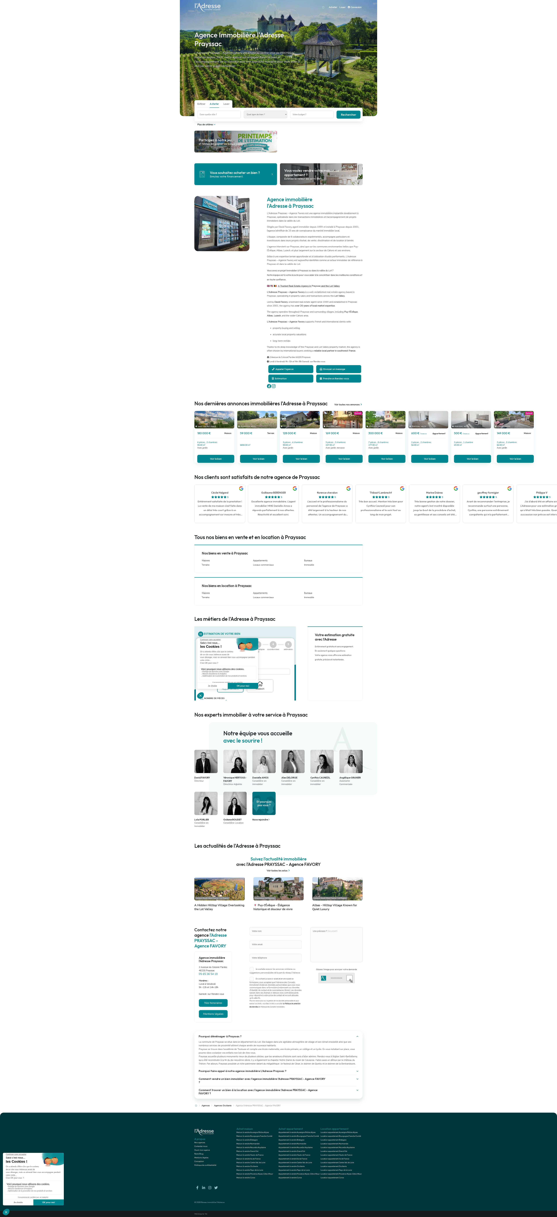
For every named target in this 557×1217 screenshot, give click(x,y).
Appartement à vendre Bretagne (291, 1140)
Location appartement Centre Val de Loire (337, 1162)
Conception (199, 1161)
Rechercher (348, 114)
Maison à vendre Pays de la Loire (249, 1170)
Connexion (355, 7)
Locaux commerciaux (263, 564)
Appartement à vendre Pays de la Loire (294, 1170)
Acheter (333, 7)
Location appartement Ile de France (335, 1159)
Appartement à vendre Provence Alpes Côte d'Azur (299, 1174)
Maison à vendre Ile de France (248, 1159)
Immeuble (309, 564)
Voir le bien (216, 458)
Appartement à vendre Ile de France (292, 1159)
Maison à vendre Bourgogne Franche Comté (254, 1136)
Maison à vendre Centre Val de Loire (250, 1162)
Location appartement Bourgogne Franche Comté (341, 1136)
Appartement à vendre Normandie (292, 1144)
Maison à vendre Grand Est (247, 1151)
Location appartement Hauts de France (336, 1155)
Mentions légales (201, 1157)
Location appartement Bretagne (333, 1140)
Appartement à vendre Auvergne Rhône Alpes (297, 1132)
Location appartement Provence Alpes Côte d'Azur (341, 1174)
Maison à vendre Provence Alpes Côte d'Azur (254, 1174)
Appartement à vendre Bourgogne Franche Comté (298, 1136)
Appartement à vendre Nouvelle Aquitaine (295, 1147)
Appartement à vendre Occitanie (291, 1166)
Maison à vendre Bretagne (246, 1140)
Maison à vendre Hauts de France (249, 1155)
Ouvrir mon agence (202, 1150)
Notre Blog (198, 1154)
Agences (206, 1105)
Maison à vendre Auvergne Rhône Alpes (252, 1132)
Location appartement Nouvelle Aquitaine (338, 1147)
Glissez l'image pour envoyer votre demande (336, 969)
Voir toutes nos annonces (347, 404)
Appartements (260, 560)
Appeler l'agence (284, 369)
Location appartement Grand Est (334, 1151)
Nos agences (199, 1142)
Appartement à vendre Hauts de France (294, 1155)
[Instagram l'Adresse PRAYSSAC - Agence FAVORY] (210, 1187)
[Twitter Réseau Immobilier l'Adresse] (216, 1187)
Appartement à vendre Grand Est (291, 1151)
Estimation (280, 378)
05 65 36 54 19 (208, 974)
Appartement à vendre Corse (290, 1177)
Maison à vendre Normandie (247, 1144)
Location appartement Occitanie (334, 1166)
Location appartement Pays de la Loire (336, 1170)
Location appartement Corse (332, 1177)
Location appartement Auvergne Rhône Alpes (339, 1132)
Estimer (201, 103)
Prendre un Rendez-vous (336, 378)
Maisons (206, 560)
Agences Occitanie (223, 1105)
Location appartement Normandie (334, 1144)
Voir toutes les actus (277, 870)
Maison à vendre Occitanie (247, 1166)
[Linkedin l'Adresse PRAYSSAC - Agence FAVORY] (203, 1187)
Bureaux (308, 560)
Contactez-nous (200, 1146)
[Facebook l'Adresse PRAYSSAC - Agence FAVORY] (197, 1187)
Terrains (205, 564)
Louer (342, 7)
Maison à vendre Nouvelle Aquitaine (251, 1147)
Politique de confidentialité (205, 1165)
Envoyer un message (334, 369)
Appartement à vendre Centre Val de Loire (295, 1162)
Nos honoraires (213, 1003)
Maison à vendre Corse (245, 1177)
